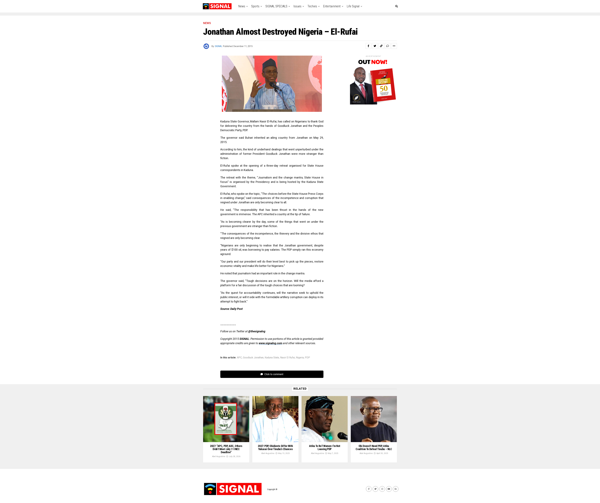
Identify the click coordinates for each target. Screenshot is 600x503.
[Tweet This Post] (375, 46)
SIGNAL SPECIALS (276, 6)
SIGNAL (218, 46)
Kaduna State (272, 357)
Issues (297, 6)
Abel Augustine (218, 456)
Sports (255, 6)
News (241, 6)
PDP (307, 357)
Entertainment (332, 6)
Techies (312, 6)
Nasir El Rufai (287, 357)
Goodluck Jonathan (253, 357)
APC (239, 357)
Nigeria (300, 357)
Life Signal (353, 6)
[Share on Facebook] (368, 46)
